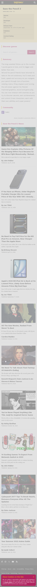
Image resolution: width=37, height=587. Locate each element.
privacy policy (8, 582)
